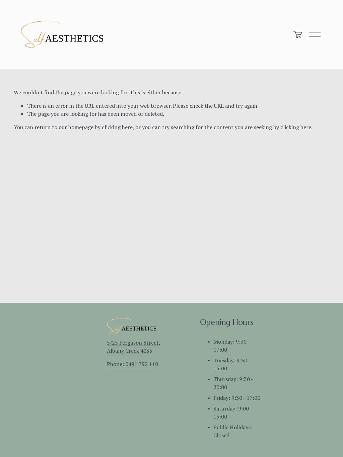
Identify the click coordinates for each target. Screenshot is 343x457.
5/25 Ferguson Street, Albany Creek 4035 (133, 346)
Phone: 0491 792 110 (132, 364)
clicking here (117, 127)
